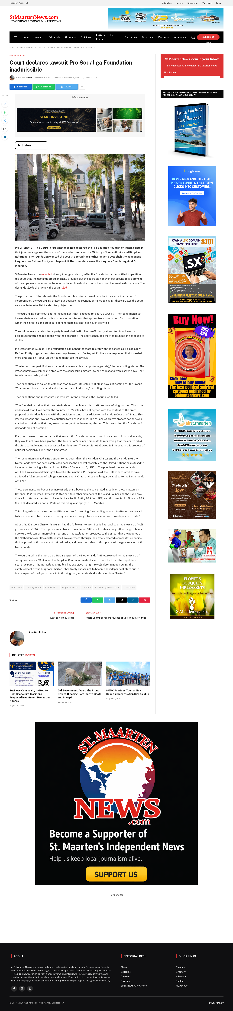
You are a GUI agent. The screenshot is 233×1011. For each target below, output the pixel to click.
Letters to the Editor (104, 37)
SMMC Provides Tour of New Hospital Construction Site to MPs (127, 692)
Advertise (167, 3)
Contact (179, 3)
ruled (64, 287)
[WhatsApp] (5, 112)
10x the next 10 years (62, 617)
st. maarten (129, 587)
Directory (147, 37)
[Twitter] (5, 120)
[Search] (193, 37)
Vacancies (207, 3)
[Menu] (15, 37)
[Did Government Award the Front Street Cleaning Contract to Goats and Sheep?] (80, 674)
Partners (163, 37)
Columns (70, 37)
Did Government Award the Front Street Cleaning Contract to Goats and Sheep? (79, 694)
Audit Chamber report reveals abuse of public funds (116, 617)
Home (26, 37)
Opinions (86, 37)
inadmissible (51, 587)
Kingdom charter (70, 587)
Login (218, 3)
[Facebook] (5, 104)
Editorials (54, 37)
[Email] (5, 128)
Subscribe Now (208, 38)
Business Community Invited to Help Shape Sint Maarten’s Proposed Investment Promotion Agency (30, 695)
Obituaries (131, 37)
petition (87, 587)
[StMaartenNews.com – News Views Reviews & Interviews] (35, 19)
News (38, 37)
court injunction (33, 587)
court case (16, 587)
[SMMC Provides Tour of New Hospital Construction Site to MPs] (128, 674)
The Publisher (25, 78)
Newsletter (193, 3)
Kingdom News (18, 55)
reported (46, 274)
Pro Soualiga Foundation (107, 587)
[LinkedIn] (5, 137)
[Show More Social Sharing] (81, 87)
